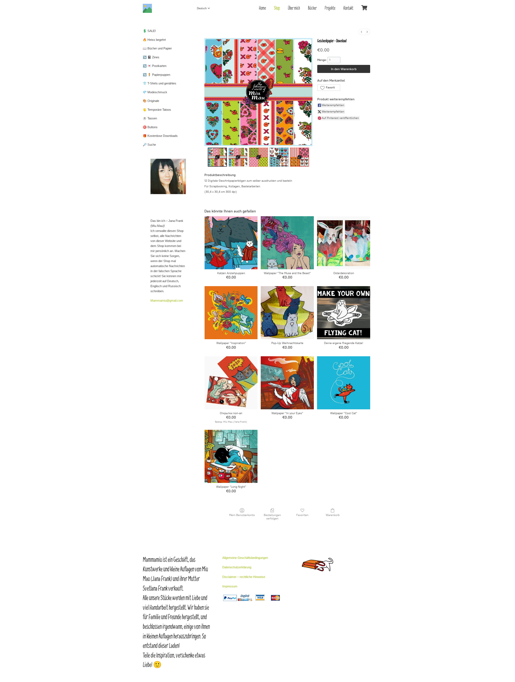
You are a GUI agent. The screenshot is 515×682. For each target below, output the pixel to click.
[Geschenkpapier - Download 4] (299, 157)
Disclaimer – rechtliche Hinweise (243, 577)
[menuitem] (361, 32)
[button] (328, 87)
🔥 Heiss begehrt (154, 39)
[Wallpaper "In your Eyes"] (287, 382)
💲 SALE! (149, 31)
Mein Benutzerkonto (242, 515)
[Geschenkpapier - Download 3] (279, 157)
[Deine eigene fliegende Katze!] (343, 312)
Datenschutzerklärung (236, 567)
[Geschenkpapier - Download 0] (217, 157)
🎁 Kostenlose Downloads (160, 135)
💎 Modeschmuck (155, 92)
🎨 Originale (151, 100)
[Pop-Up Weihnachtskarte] (287, 312)
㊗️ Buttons (150, 127)
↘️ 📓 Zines (151, 57)
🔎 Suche (149, 144)
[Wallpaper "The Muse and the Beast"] (287, 242)
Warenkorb (333, 515)
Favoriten (302, 515)
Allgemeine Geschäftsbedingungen (245, 557)
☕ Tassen (150, 118)
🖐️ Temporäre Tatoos (157, 109)
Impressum (229, 586)
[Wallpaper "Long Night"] (231, 456)
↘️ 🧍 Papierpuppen (156, 74)
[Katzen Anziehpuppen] (231, 242)
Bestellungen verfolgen (272, 516)
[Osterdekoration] (343, 242)
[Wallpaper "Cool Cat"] (343, 382)
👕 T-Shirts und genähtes (159, 83)
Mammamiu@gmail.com (166, 300)
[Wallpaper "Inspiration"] (231, 312)
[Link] (147, 8)
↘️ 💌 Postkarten (154, 66)
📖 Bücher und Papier (157, 48)
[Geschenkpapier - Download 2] (258, 157)
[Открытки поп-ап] (231, 382)
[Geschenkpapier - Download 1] (238, 157)
